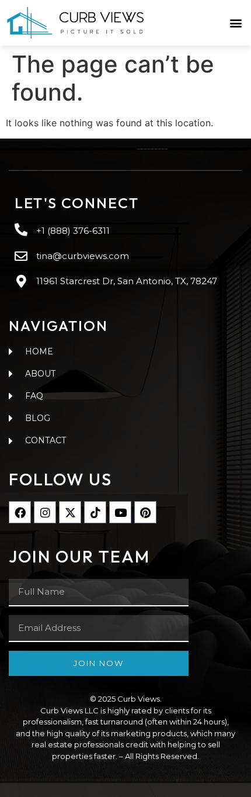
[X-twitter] (70, 512)
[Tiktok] (95, 512)
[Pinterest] (145, 512)
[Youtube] (120, 512)
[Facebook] (20, 512)
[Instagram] (45, 512)
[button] (235, 23)
